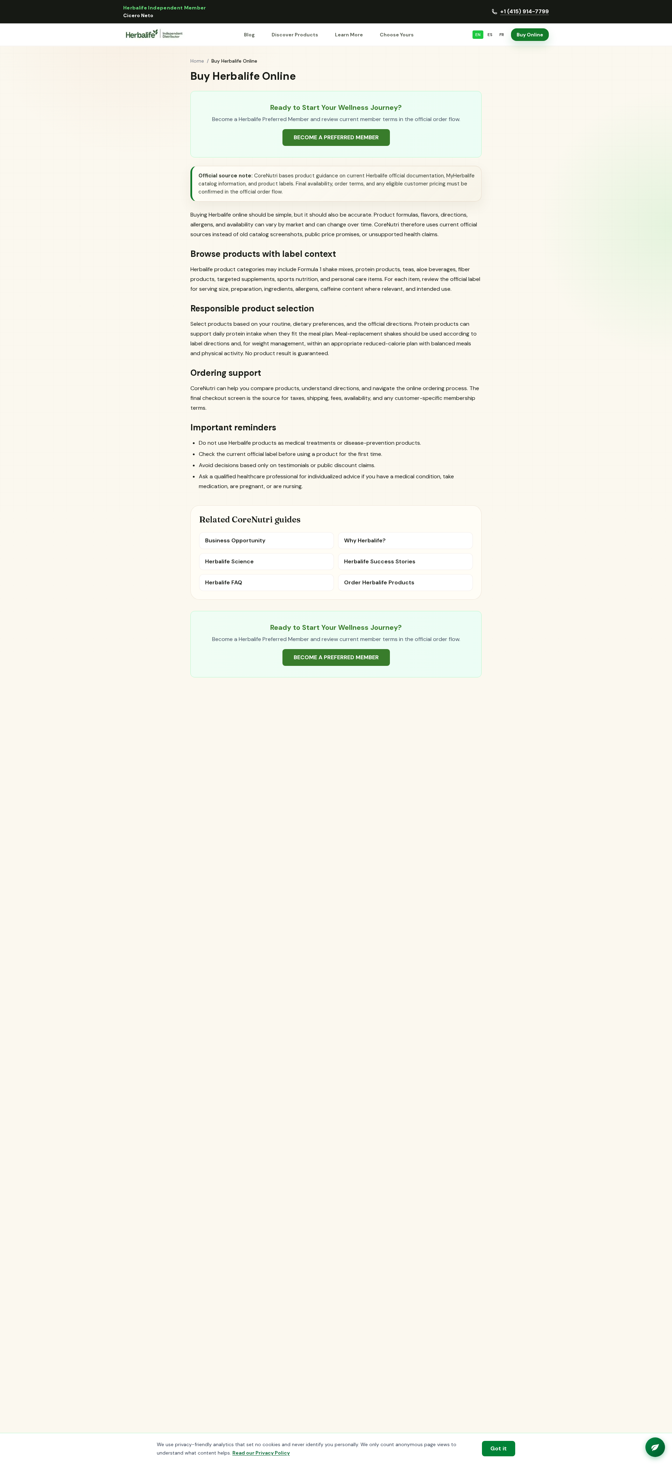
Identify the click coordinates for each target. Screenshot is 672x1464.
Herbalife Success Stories (379, 561)
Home (197, 61)
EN (478, 34)
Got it (498, 1448)
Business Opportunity (235, 540)
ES (490, 34)
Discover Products (295, 34)
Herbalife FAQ (223, 582)
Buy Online (530, 34)
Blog (249, 34)
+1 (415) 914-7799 (524, 11)
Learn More (349, 34)
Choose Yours (397, 34)
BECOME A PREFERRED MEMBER (336, 137)
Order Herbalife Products (379, 582)
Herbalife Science (229, 561)
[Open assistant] (655, 1447)
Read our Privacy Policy (261, 1453)
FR (501, 34)
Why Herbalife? (365, 540)
